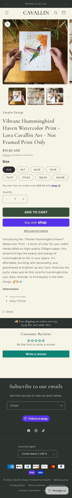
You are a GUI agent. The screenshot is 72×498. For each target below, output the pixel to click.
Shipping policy (57, 485)
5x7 (22, 169)
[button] (7, 13)
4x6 (8, 169)
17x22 (26, 177)
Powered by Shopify (40, 480)
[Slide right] (68, 97)
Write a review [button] (36, 354)
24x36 (60, 177)
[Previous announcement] (6, 4)
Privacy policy (17, 485)
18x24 (43, 177)
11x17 (9, 177)
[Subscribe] (61, 405)
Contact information (29, 490)
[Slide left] (4, 97)
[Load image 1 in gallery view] (17, 96)
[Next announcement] (65, 4)
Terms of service (36, 485)
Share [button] (9, 311)
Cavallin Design (21, 480)
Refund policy (61, 480)
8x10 (37, 169)
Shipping (7, 155)
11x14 (52, 169)
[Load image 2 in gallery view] (36, 96)
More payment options (36, 231)
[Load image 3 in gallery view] (54, 96)
